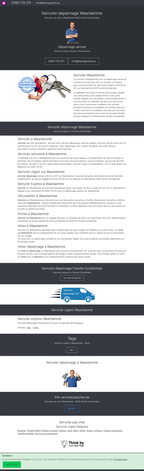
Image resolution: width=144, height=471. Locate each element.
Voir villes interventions (72, 278)
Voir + (72, 350)
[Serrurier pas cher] (4, 3)
